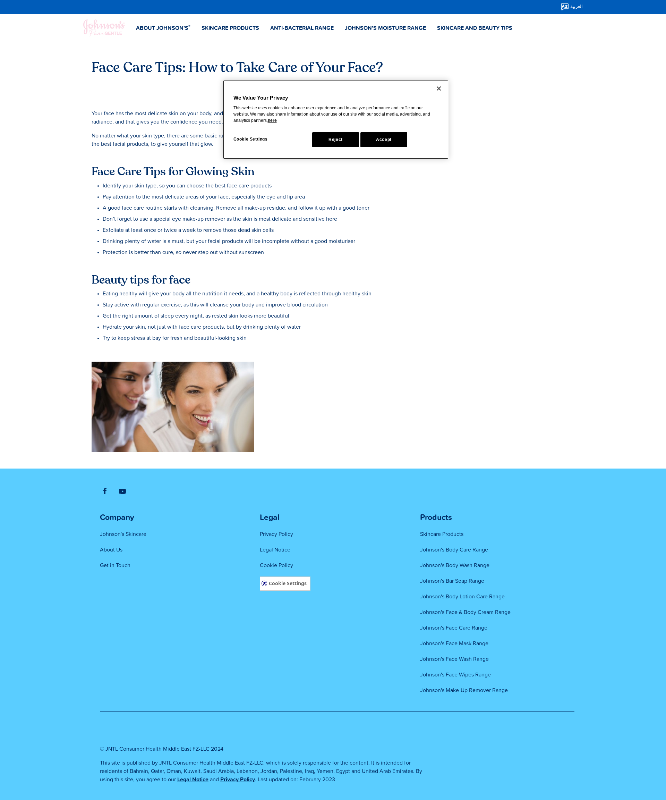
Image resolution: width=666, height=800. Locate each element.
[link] (105, 490)
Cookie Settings (288, 583)
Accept (384, 139)
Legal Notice (192, 779)
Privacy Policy (237, 779)
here (272, 120)
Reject (335, 139)
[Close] (438, 88)
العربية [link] (576, 6)
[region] (336, 119)
